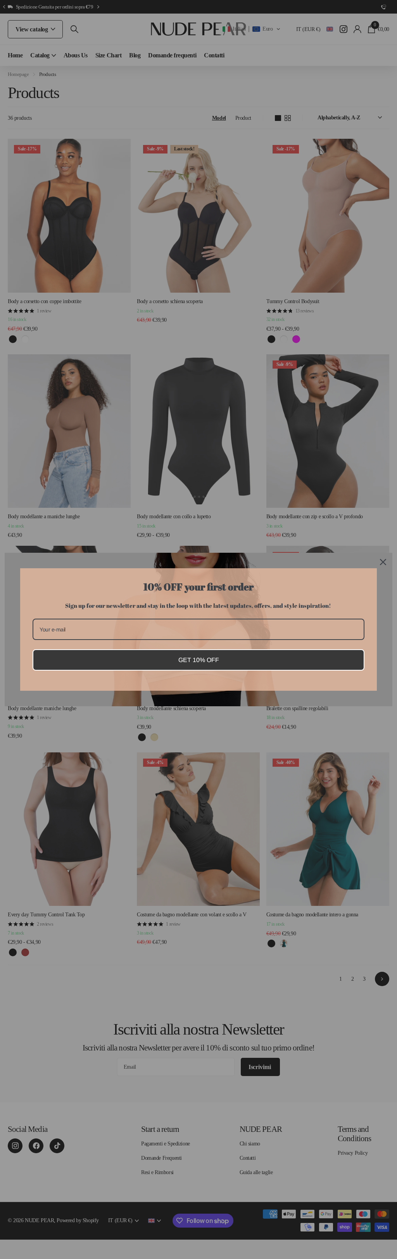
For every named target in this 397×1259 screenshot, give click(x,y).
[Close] (383, 562)
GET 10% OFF (198, 660)
